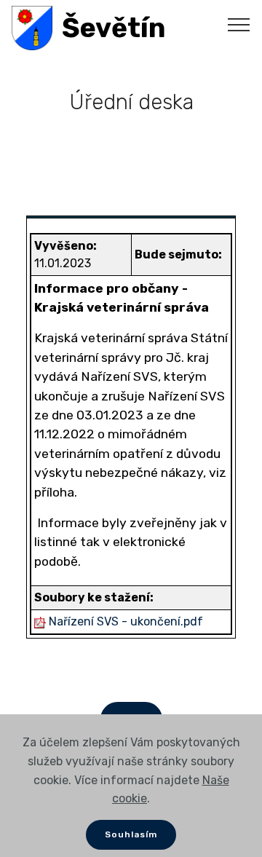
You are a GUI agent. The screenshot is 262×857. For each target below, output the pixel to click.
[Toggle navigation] (239, 24)
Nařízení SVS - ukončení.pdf (126, 621)
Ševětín (114, 28)
